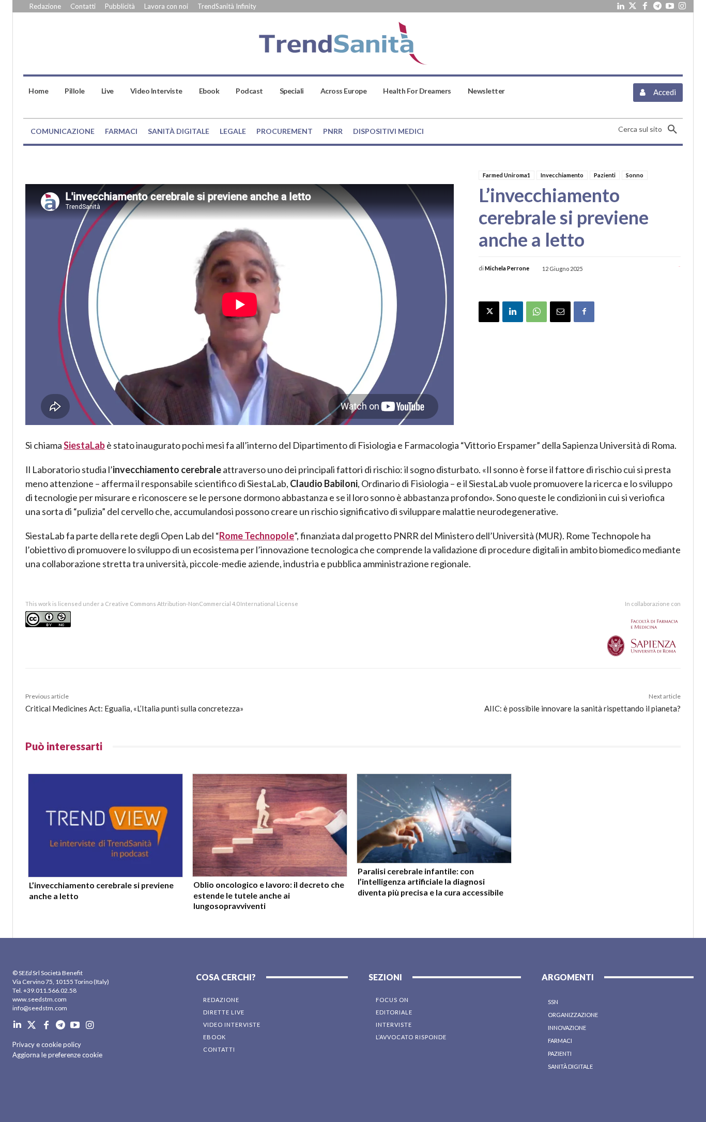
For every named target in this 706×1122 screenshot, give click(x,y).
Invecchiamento (562, 175)
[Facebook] (645, 6)
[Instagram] (682, 6)
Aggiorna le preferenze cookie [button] (57, 1055)
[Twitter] (632, 6)
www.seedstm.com (39, 999)
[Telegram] (657, 6)
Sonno (634, 175)
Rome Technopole (256, 535)
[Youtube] (670, 6)
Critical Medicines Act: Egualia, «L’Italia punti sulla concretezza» (134, 708)
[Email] (560, 311)
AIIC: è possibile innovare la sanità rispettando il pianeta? (582, 708)
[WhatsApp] (536, 311)
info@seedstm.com (39, 1008)
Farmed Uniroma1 (506, 175)
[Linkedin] (620, 6)
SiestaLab (84, 445)
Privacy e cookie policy (46, 1044)
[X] (489, 311)
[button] (650, 129)
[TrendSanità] (353, 43)
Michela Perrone (507, 268)
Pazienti (605, 175)
